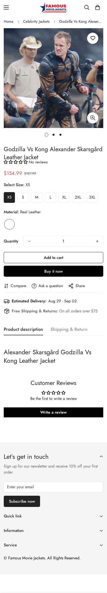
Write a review (53, 412)
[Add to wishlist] (92, 38)
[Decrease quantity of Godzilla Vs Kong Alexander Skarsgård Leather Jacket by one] (29, 241)
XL (64, 197)
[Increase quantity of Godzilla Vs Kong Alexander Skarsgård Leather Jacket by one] (97, 241)
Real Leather (9, 224)
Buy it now (53, 271)
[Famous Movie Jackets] (53, 7)
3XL (92, 197)
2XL (78, 197)
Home (8, 21)
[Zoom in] (92, 117)
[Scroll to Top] (98, 567)
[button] (97, 7)
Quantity (11, 241)
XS (9, 197)
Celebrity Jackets (36, 21)
